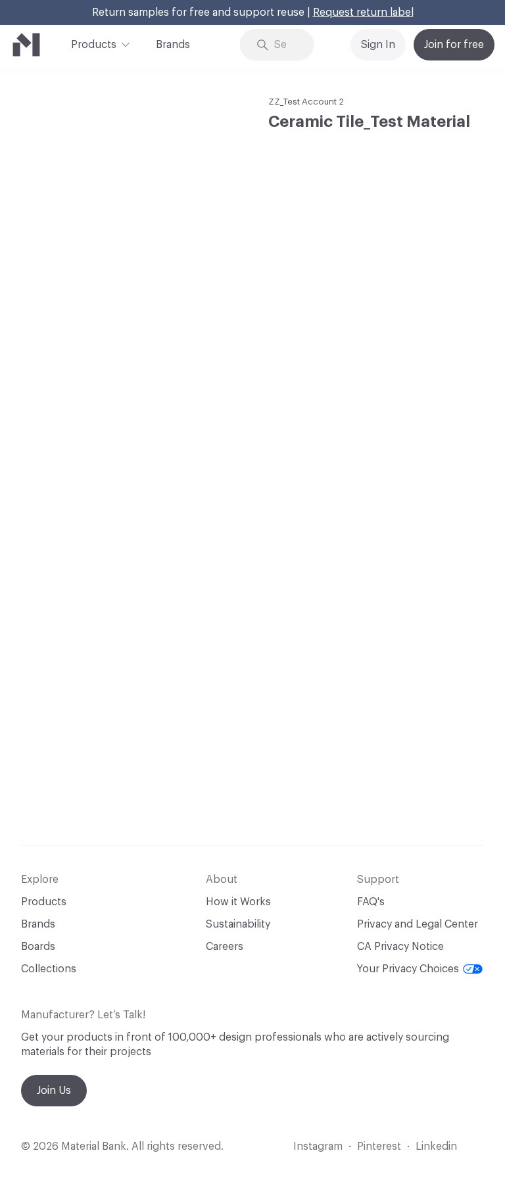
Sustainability (238, 924)
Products (93, 44)
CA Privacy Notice (400, 946)
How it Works (238, 902)
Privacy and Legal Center (417, 924)
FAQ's (371, 902)
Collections (48, 969)
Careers (224, 946)
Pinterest (379, 1146)
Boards (38, 946)
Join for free (454, 44)
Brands (173, 44)
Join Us (54, 1090)
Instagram (318, 1146)
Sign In (378, 44)
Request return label (363, 12)
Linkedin (436, 1146)
